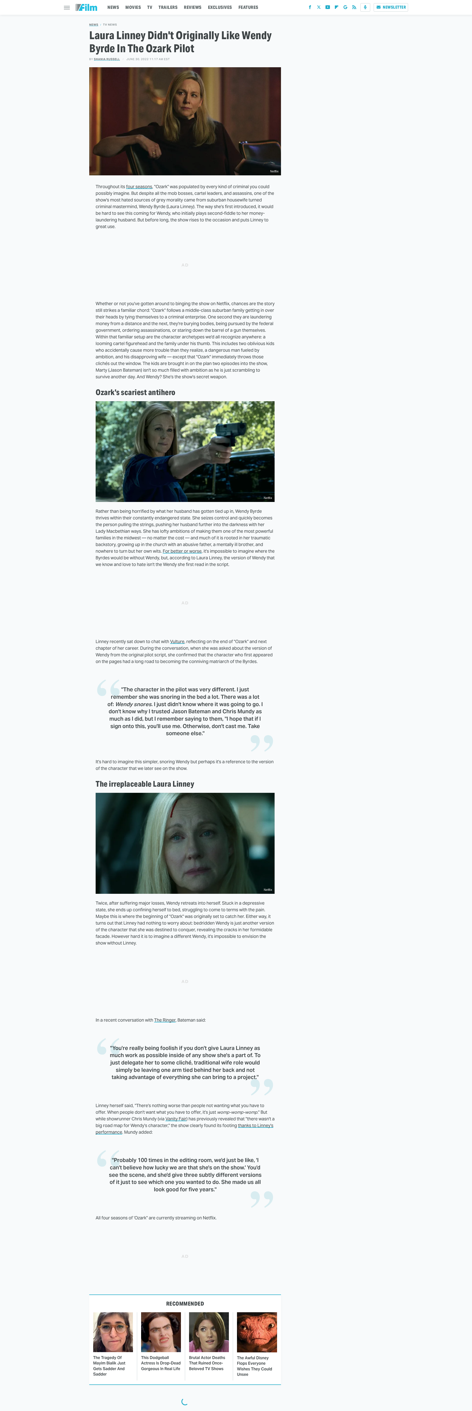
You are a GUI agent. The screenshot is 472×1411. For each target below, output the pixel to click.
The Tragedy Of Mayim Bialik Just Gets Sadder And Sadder (109, 1366)
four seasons (139, 186)
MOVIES (133, 7)
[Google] (345, 8)
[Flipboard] (336, 8)
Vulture (177, 641)
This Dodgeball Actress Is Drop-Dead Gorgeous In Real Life (161, 1363)
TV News (110, 24)
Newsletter (394, 7)
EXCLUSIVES (220, 7)
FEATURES (248, 7)
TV (149, 7)
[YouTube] (327, 8)
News (93, 24)
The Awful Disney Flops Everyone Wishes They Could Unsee (254, 1366)
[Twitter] (319, 8)
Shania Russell (107, 59)
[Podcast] (365, 7)
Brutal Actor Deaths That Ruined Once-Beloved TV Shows (207, 1363)
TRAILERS (168, 7)
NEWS (113, 7)
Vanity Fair (175, 1119)
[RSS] (354, 8)
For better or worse (182, 551)
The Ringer (165, 1020)
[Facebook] (310, 8)
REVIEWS (193, 7)
